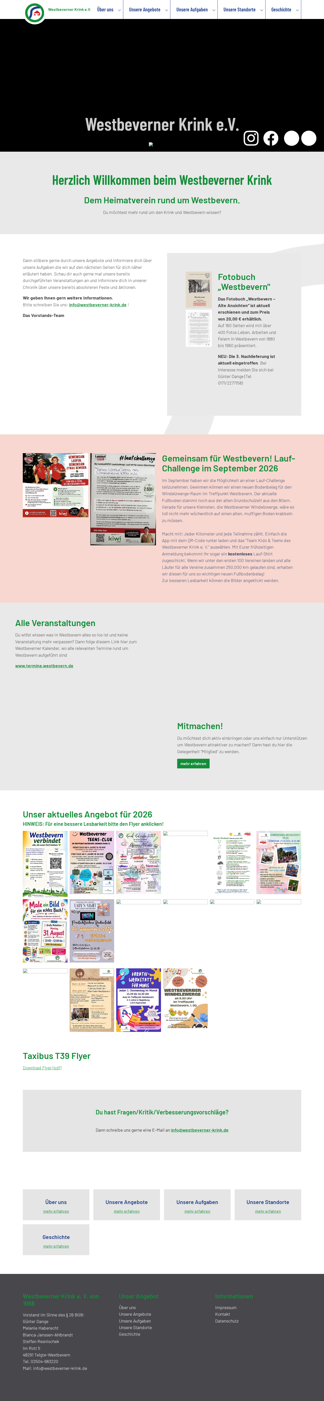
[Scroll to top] (313, 1390)
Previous (291, 138)
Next (308, 138)
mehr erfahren (193, 763)
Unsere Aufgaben (135, 1321)
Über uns (127, 1307)
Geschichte (129, 1334)
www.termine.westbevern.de (44, 665)
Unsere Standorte (135, 1327)
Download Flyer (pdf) (42, 1067)
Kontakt (222, 1314)
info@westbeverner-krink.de (98, 304)
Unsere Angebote (135, 1314)
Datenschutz (227, 1321)
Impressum (226, 1307)
